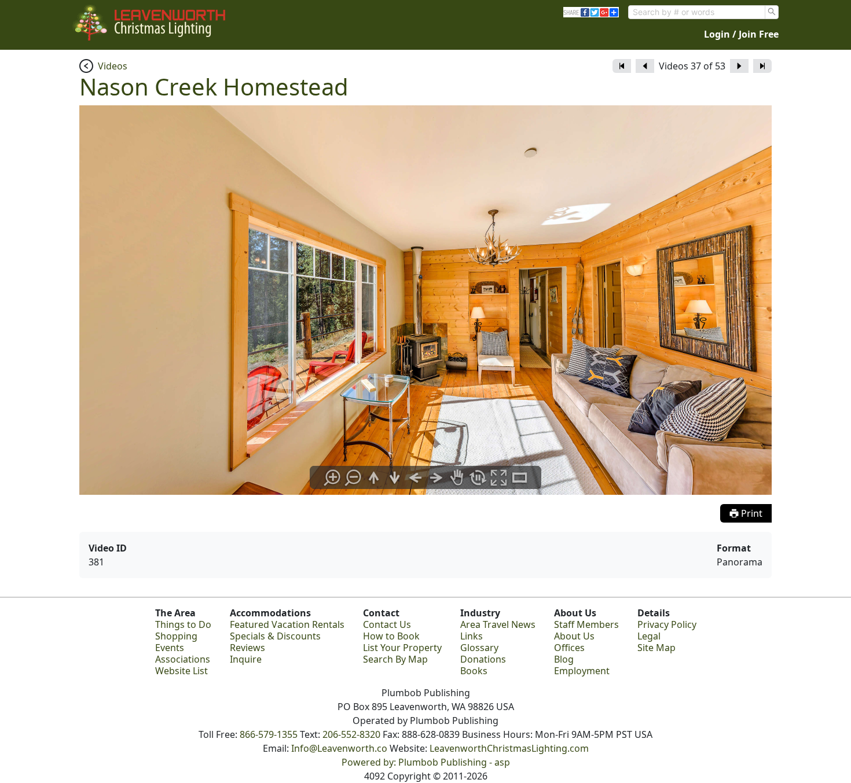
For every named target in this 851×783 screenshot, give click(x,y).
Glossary (479, 647)
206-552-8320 (351, 734)
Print (750, 513)
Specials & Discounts (275, 636)
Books (473, 670)
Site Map (656, 647)
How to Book (391, 636)
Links (471, 636)
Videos (112, 66)
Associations (182, 659)
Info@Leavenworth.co (339, 748)
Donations (483, 659)
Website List (181, 670)
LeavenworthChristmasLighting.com (509, 748)
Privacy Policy (666, 624)
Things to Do (183, 624)
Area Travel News (497, 624)
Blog (564, 659)
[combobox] (696, 12)
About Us (574, 636)
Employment (582, 670)
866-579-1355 (269, 734)
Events (169, 647)
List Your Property (402, 647)
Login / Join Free (741, 34)
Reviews (247, 647)
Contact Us (387, 624)
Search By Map (395, 659)
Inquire (246, 659)
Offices (569, 647)
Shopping (176, 636)
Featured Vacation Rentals (287, 624)
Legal (649, 636)
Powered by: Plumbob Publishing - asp (426, 762)
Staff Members (586, 624)
